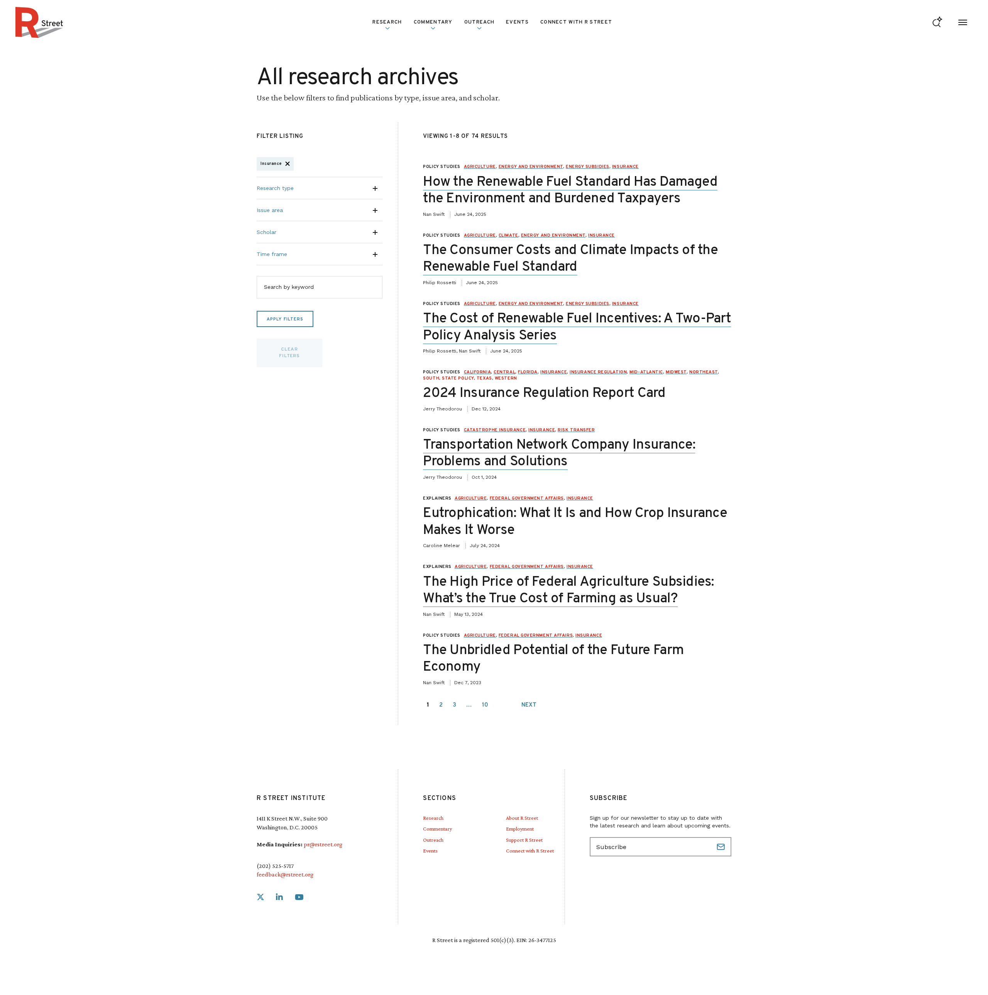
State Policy (458, 378)
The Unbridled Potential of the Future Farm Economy (553, 659)
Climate (508, 235)
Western (506, 378)
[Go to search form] (937, 22)
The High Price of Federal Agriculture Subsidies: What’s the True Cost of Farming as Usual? (568, 590)
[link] (260, 897)
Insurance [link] (271, 163)
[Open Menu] (963, 22)
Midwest (676, 372)
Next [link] (528, 705)
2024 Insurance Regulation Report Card (544, 393)
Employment (520, 828)
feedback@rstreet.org (285, 874)
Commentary (437, 828)
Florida (528, 372)
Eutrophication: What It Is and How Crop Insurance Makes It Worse (575, 522)
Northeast (703, 372)
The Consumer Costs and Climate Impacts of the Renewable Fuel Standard (570, 259)
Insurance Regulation (598, 372)
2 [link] (441, 705)
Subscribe (721, 846)
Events (517, 22)
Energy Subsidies (587, 167)
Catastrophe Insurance (495, 430)
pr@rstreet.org (323, 844)
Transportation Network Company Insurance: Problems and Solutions (559, 453)
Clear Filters (289, 352)
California (477, 372)
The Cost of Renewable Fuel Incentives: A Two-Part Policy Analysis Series (577, 327)
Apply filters (285, 319)
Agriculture (480, 167)
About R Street (522, 818)
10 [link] (485, 705)
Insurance (625, 167)
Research (433, 818)
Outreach (479, 22)
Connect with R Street (576, 22)
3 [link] (454, 705)
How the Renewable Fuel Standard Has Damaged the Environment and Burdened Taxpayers (570, 190)
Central (504, 372)
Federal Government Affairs (527, 498)
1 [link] (428, 705)
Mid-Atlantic (646, 372)
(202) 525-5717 (275, 866)
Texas (484, 378)
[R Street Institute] (39, 22)
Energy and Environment (531, 167)
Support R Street (524, 840)
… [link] (469, 705)
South (431, 378)
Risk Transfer (576, 430)
